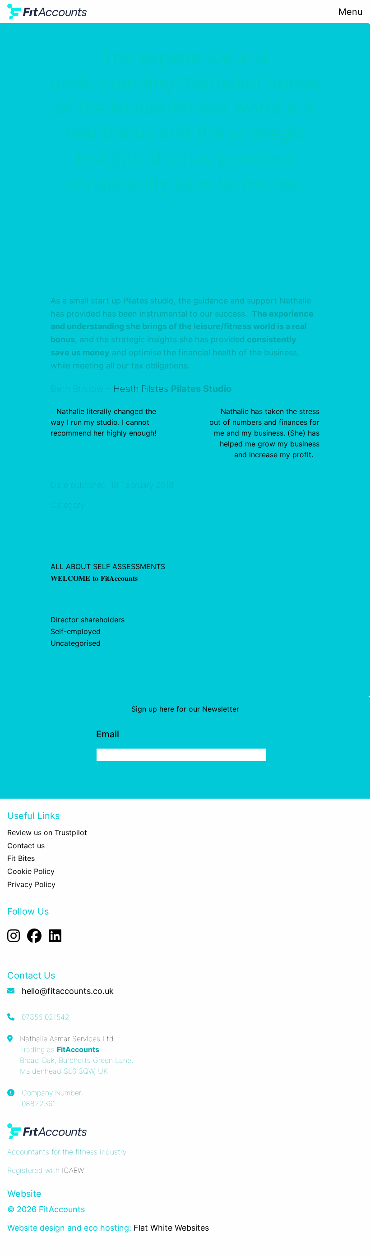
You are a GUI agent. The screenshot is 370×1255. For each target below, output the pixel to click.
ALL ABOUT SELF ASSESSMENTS (108, 566)
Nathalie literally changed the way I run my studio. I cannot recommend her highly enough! (103, 422)
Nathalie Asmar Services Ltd (67, 1038)
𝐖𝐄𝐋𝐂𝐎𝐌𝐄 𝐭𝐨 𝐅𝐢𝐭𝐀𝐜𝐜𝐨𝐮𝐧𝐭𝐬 (94, 578)
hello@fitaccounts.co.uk (68, 991)
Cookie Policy (31, 871)
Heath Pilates (140, 388)
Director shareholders (88, 619)
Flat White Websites (171, 1227)
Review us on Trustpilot (47, 832)
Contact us (26, 845)
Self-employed (76, 631)
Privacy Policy (31, 884)
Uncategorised (76, 643)
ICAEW (73, 1170)
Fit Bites (21, 858)
